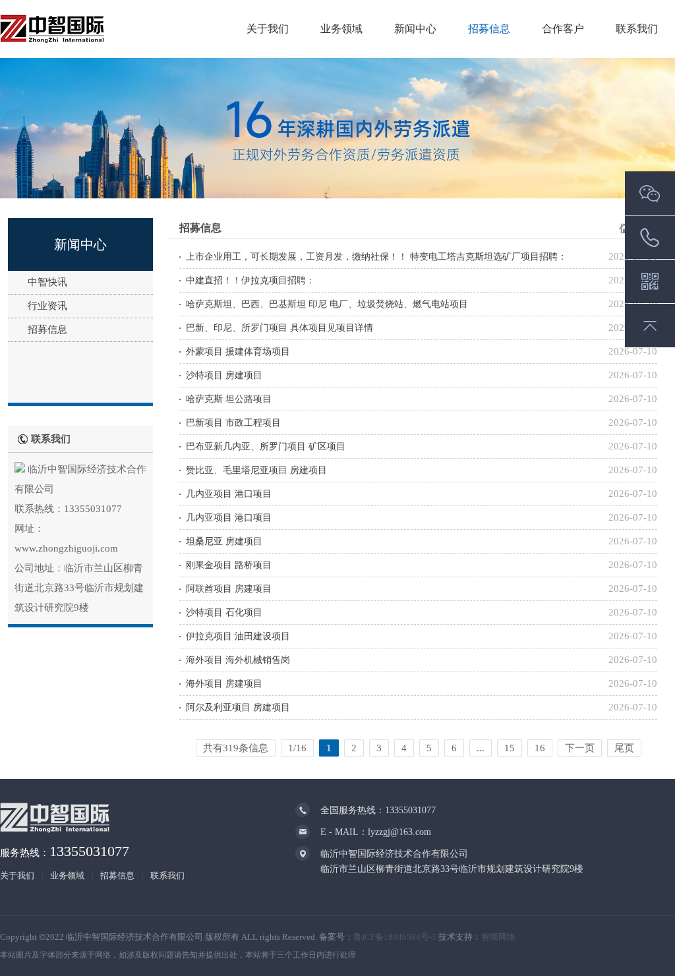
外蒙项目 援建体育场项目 (238, 352)
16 (540, 748)
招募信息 (489, 28)
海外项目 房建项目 (224, 684)
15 (509, 748)
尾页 (624, 748)
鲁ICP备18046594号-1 (394, 937)
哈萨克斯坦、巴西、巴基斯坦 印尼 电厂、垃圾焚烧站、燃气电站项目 (327, 304)
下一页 (580, 748)
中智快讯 (47, 282)
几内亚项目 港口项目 (229, 494)
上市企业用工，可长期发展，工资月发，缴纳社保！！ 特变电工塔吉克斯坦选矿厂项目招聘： (376, 257)
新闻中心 (415, 28)
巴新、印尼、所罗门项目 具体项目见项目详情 (279, 328)
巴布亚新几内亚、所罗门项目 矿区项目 (265, 446)
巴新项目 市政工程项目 (233, 423)
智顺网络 (498, 937)
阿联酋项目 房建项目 (229, 589)
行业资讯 (47, 306)
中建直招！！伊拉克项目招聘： (250, 280)
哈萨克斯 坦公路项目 (229, 399)
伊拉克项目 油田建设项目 (238, 636)
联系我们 (637, 28)
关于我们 (268, 28)
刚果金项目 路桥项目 (229, 565)
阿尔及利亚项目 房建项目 (238, 707)
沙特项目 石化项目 (224, 612)
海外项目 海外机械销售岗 (238, 660)
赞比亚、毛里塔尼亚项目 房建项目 (256, 470)
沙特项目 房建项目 (224, 375)
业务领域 (341, 28)
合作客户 (563, 28)
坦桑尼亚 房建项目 (224, 541)
